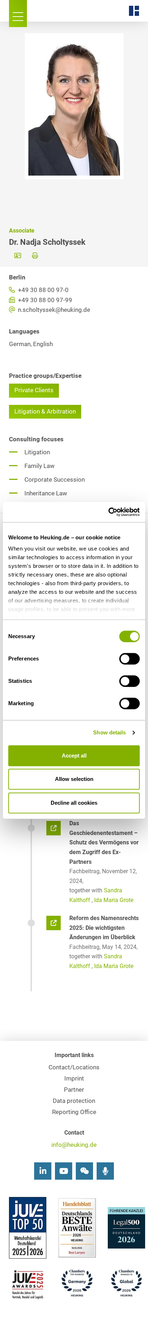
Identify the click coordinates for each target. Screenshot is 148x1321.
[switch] (129, 658)
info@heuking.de (74, 1144)
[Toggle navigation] (18, 13)
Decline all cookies (74, 803)
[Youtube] (63, 1171)
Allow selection (74, 779)
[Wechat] (84, 1171)
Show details (109, 732)
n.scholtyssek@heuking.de (53, 309)
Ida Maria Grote (113, 900)
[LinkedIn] (42, 1171)
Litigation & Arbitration (45, 411)
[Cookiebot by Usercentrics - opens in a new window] (108, 512)
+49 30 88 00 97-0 (43, 290)
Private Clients (34, 390)
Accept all (74, 755)
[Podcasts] (105, 1171)
